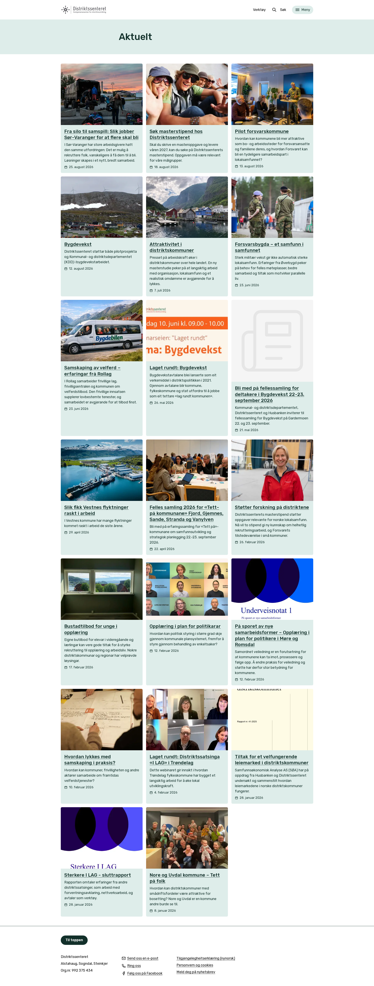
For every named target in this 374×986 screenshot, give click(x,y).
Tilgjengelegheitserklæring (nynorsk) (205, 958)
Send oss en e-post (140, 958)
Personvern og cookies (194, 965)
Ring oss (131, 966)
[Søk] (274, 9)
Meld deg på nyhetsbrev (195, 972)
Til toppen (74, 940)
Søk (283, 10)
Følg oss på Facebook (142, 973)
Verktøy (259, 10)
